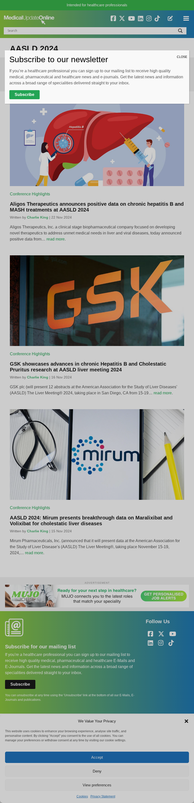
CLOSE (182, 57)
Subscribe (24, 94)
